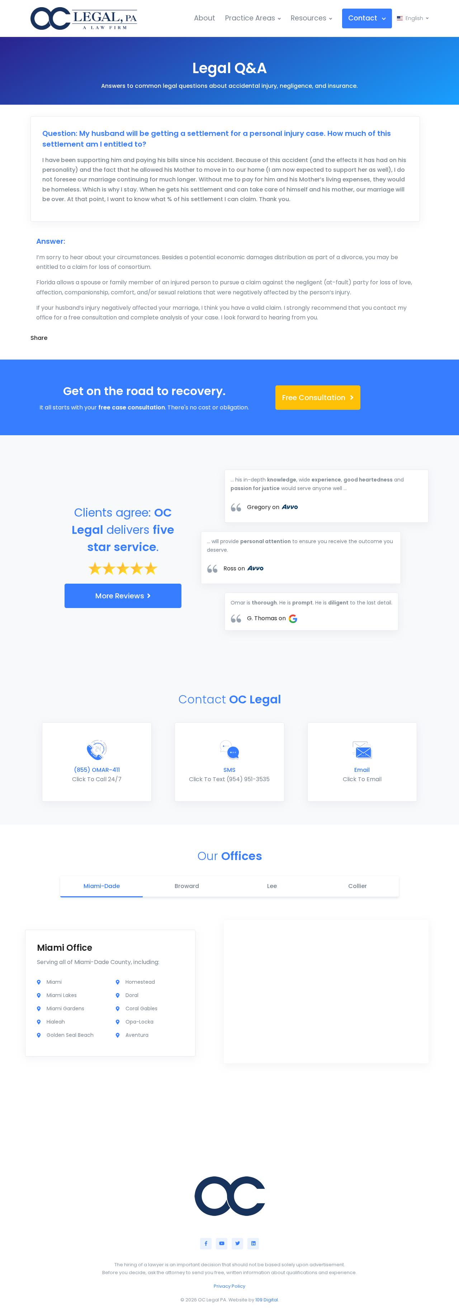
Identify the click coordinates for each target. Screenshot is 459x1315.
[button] (413, 18)
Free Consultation (314, 398)
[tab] (101, 886)
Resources (308, 18)
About (204, 18)
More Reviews (119, 596)
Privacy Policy (229, 1286)
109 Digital (266, 1300)
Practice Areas (250, 18)
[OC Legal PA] (84, 18)
